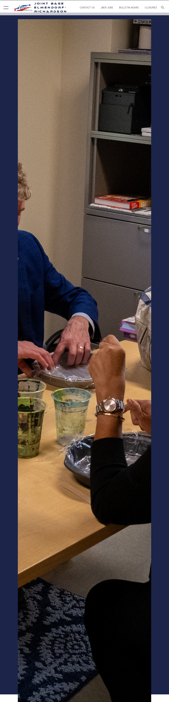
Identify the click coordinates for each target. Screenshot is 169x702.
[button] (5, 7)
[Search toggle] (163, 7)
